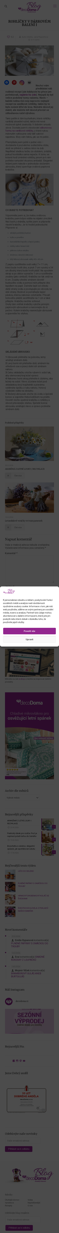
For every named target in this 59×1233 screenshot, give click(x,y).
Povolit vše (29, 631)
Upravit (29, 639)
